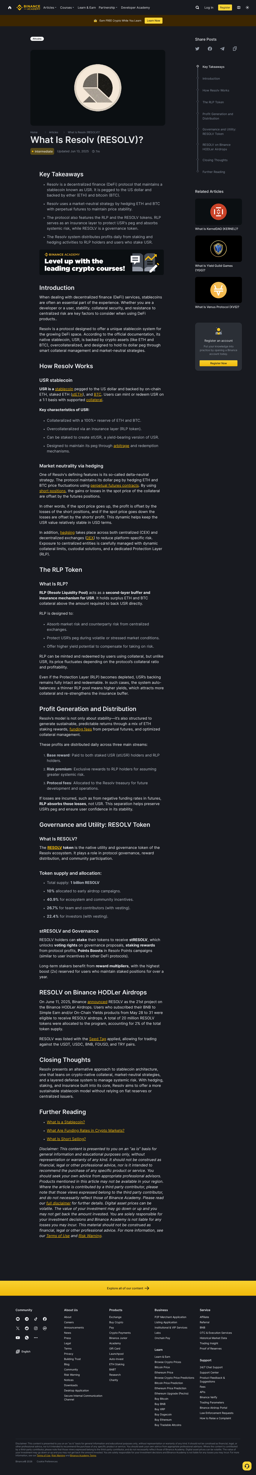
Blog (67, 1364)
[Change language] (238, 7)
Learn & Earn (162, 1356)
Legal (67, 1343)
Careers (69, 1322)
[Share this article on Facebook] (210, 48)
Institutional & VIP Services (171, 1327)
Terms (68, 1348)
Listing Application (166, 1322)
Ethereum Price (164, 1372)
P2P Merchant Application (170, 1317)
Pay (111, 1327)
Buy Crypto (116, 1322)
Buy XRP (160, 1409)
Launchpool (116, 1353)
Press (67, 1338)
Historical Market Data (213, 1338)
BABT (112, 1369)
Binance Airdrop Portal (213, 1407)
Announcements (74, 1327)
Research (115, 1374)
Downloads (71, 1385)
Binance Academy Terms (83, 1455)
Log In (208, 7)
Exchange (115, 1317)
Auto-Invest (116, 1359)
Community (71, 1369)
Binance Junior (118, 1338)
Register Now (218, 363)
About (67, 1317)
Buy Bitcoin (161, 1398)
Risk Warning (72, 1374)
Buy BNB (160, 1403)
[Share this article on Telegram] (222, 48)
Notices (68, 1380)
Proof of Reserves (211, 1348)
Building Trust (72, 1359)
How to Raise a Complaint (215, 1418)
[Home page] (28, 7)
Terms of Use (43, 1455)
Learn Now (153, 20)
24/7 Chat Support (211, 1367)
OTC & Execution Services (216, 1332)
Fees (202, 1386)
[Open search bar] (196, 7)
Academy (115, 1343)
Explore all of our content (125, 1288)
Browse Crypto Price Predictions (174, 1377)
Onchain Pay (162, 1338)
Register (225, 7)
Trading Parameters (212, 1402)
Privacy (68, 1353)
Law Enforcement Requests (216, 1412)
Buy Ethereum (163, 1419)
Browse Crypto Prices (168, 1362)
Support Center (209, 1372)
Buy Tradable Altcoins (168, 1424)
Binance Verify (208, 1397)
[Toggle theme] (247, 7)
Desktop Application (76, 1390)
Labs (158, 1332)
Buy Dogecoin (163, 1414)
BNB (202, 1327)
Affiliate (204, 1317)
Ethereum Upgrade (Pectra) (172, 1393)
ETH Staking (116, 1364)
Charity (113, 1380)
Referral (204, 1322)
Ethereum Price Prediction (170, 1388)
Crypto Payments (120, 1332)
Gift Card (114, 1348)
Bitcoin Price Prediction (169, 1383)
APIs (202, 1392)
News (67, 1332)
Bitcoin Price (162, 1367)
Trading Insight (209, 1343)
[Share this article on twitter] (197, 48)
